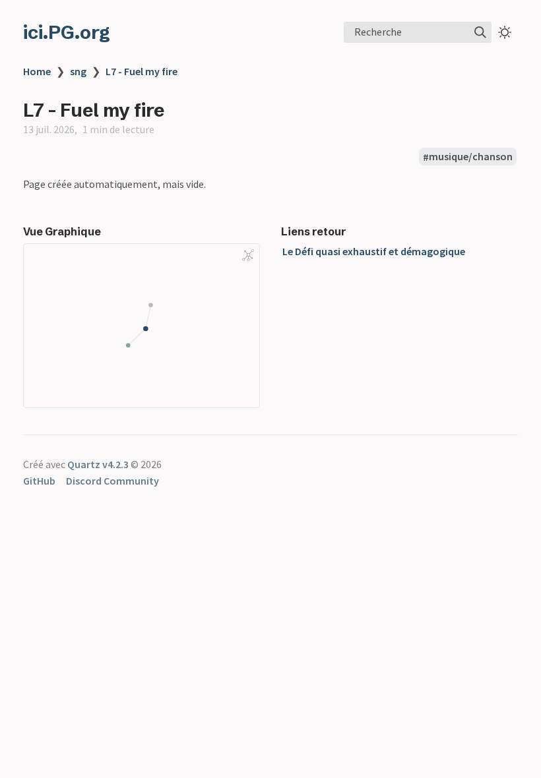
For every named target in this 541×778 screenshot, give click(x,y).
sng (78, 71)
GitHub (39, 480)
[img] (480, 32)
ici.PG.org (66, 32)
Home (37, 71)
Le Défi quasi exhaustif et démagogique (373, 251)
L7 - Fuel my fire (141, 71)
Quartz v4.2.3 (98, 464)
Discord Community (112, 480)
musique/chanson (471, 157)
